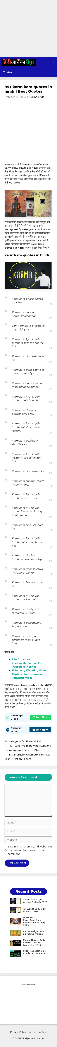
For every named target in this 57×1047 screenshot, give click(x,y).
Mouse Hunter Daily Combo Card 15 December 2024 (34, 943)
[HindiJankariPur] (19, 62)
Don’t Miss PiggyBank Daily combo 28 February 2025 (34, 921)
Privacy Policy (18, 1031)
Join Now (42, 717)
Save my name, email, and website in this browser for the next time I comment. (30, 850)
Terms (31, 1031)
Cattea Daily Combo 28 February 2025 (34, 932)
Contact (42, 1031)
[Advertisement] (28, 28)
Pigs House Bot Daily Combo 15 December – (34, 953)
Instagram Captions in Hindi (25, 741)
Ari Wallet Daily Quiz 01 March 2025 (34, 910)
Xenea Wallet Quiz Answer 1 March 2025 (35, 901)
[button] (53, 62)
